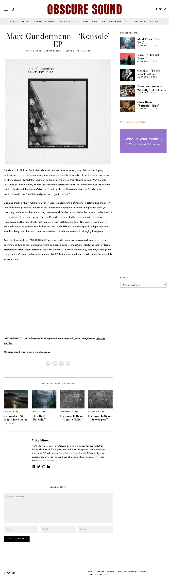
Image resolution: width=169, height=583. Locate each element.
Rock (95, 22)
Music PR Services (99, 574)
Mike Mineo (35, 51)
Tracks (26, 22)
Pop (103, 22)
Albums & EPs (72, 51)
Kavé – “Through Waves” (148, 56)
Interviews (66, 22)
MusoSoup (45, 352)
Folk (127, 22)
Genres (14, 22)
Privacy (110, 572)
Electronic (140, 22)
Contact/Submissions (127, 572)
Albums (37, 22)
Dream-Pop (115, 22)
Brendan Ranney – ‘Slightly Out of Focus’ (151, 88)
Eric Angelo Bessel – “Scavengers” (100, 418)
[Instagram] (165, 9)
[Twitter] (160, 9)
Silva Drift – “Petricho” (40, 418)
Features (100, 572)
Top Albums (82, 22)
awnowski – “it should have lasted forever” (16, 419)
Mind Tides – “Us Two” (148, 41)
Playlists (50, 22)
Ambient (86, 51)
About (90, 572)
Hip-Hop (154, 22)
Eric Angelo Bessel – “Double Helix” (72, 418)
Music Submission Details (133, 122)
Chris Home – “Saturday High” (148, 104)
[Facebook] (156, 9)
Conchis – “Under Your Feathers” (148, 72)
